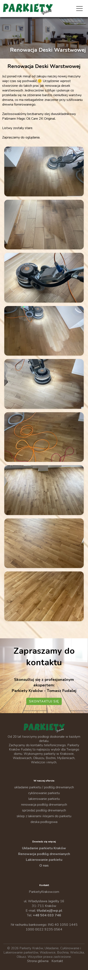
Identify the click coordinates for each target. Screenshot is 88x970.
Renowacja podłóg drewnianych (44, 854)
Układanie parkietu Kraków (44, 848)
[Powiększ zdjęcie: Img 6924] (44, 171)
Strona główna (37, 961)
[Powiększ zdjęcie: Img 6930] (44, 384)
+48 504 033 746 (47, 915)
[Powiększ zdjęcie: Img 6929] (44, 331)
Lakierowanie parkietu (44, 859)
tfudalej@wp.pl (49, 910)
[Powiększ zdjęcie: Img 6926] (44, 225)
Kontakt (57, 961)
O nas (44, 865)
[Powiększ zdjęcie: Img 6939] (44, 543)
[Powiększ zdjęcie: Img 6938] (44, 490)
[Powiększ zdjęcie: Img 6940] (44, 596)
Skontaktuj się (44, 701)
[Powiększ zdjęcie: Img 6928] (44, 278)
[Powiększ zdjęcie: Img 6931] (44, 437)
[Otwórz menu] (79, 8)
